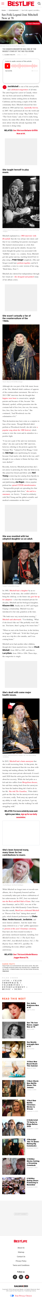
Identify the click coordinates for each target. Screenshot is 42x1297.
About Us (21, 1248)
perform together (23, 263)
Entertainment (14, 10)
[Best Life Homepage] (21, 3)
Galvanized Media (18, 1289)
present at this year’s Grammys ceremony (20, 928)
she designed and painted (24, 276)
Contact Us (21, 1257)
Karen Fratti (10, 54)
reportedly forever (31, 107)
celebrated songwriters (19, 89)
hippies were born (9, 398)
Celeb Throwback (12, 981)
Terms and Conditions (21, 1265)
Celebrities (11, 985)
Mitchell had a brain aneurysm (21, 761)
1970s (6, 980)
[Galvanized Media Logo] (21, 1286)
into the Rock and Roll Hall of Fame (16, 901)
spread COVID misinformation (24, 485)
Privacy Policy (21, 1261)
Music (6, 989)
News (18, 989)
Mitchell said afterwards (11, 619)
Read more (5, 971)
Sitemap (21, 1252)
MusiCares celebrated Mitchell (27, 910)
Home (4, 10)
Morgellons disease (29, 782)
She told (18, 791)
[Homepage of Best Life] (20, 1241)
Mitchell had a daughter (18, 590)
